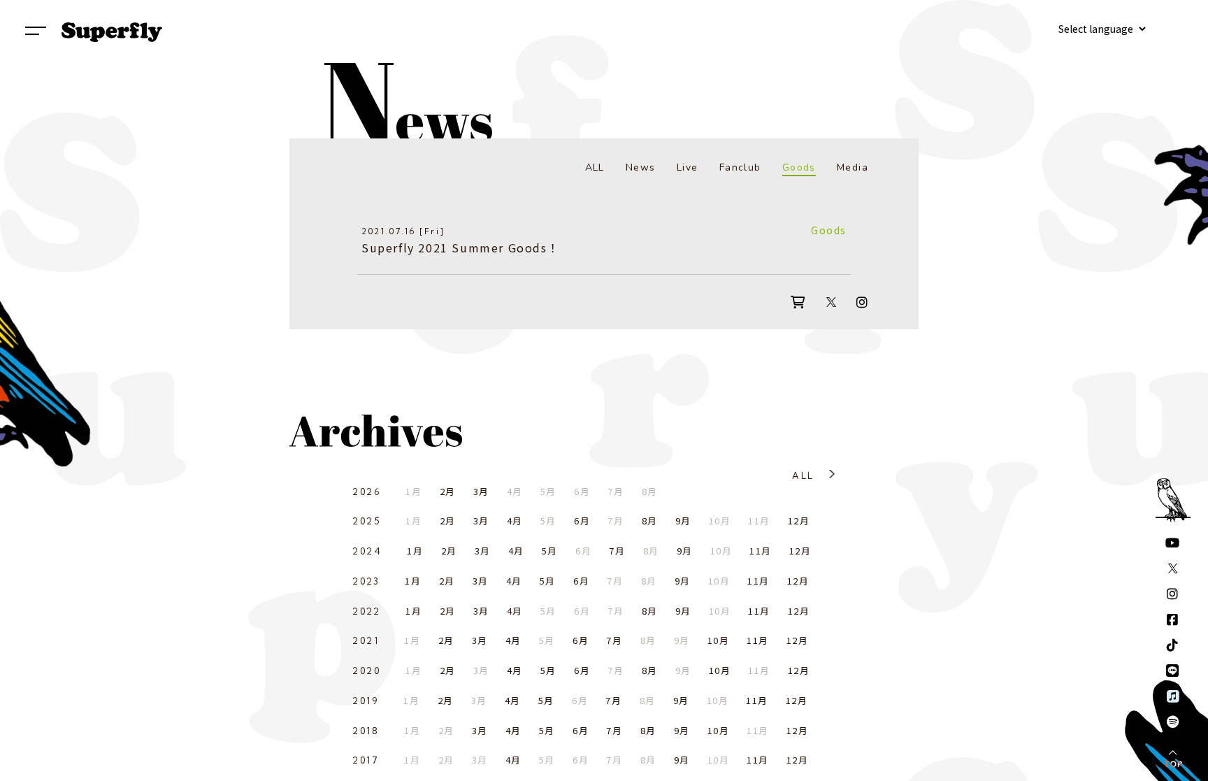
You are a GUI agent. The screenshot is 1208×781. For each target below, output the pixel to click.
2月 (448, 491)
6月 (582, 520)
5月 (550, 550)
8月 (650, 520)
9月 (683, 520)
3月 (481, 491)
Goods (799, 167)
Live (687, 167)
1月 (415, 550)
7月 (617, 550)
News (641, 167)
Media (852, 167)
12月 (799, 520)
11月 (760, 550)
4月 (515, 520)
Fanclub (740, 167)
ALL (595, 167)
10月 (718, 640)
